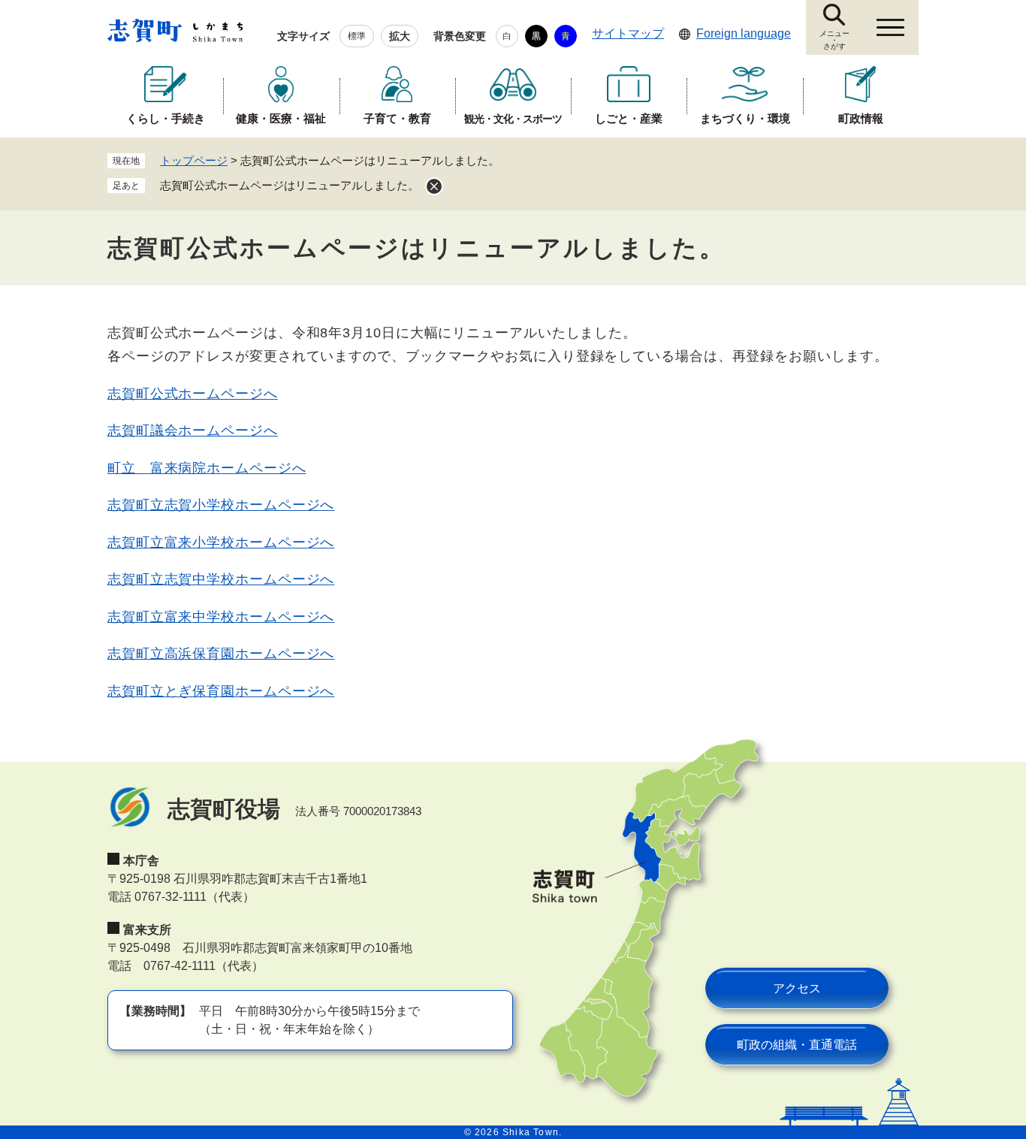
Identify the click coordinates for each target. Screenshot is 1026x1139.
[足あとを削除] (434, 186)
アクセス (797, 988)
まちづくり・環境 (745, 118)
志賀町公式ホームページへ (192, 393)
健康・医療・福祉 (281, 118)
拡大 (399, 36)
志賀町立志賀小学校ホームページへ (220, 504)
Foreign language (743, 33)
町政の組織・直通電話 (797, 1044)
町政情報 (860, 118)
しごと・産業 (628, 118)
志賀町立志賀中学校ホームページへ (220, 579)
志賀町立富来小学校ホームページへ (220, 542)
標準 (357, 36)
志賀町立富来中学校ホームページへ (220, 616)
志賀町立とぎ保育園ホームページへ (220, 691)
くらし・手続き (165, 118)
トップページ (194, 160)
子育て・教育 (397, 118)
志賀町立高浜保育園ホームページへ (220, 653)
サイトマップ (628, 33)
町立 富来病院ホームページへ (206, 468)
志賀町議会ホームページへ (192, 430)
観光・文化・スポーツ (513, 119)
